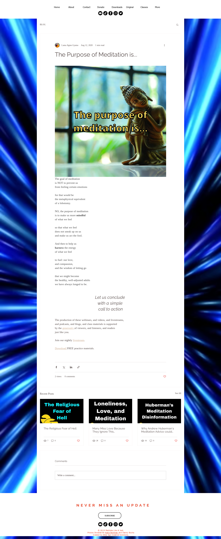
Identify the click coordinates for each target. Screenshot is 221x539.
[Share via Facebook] (56, 367)
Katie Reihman (111, 533)
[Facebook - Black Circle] (110, 13)
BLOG (43, 24)
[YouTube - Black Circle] (100, 13)
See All (178, 393)
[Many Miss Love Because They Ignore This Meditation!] (110, 411)
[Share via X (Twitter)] (63, 367)
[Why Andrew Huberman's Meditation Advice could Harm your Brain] (159, 411)
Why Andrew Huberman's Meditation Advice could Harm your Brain (157, 430)
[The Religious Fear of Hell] (61, 411)
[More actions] (164, 45)
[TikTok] (105, 13)
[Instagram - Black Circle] (116, 13)
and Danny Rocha (126, 533)
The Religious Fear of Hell (60, 428)
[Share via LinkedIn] (71, 367)
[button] (177, 24)
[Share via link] (78, 367)
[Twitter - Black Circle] (121, 13)
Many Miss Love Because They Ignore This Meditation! (108, 430)
